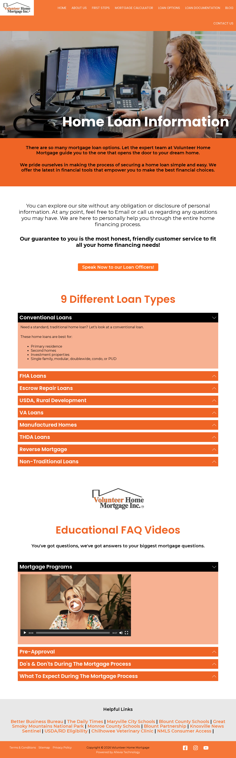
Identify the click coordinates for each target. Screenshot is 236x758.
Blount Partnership (165, 726)
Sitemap (44, 747)
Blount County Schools (184, 721)
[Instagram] (195, 747)
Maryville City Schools (131, 721)
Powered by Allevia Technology (118, 752)
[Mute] (121, 633)
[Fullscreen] (126, 633)
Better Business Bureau (37, 721)
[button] (118, 317)
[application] (75, 605)
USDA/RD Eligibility (66, 731)
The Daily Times (85, 721)
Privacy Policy (62, 747)
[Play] (25, 633)
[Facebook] (185, 747)
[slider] (73, 633)
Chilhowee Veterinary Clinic (122, 731)
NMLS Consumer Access (184, 731)
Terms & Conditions (22, 747)
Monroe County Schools (114, 726)
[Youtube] (206, 747)
